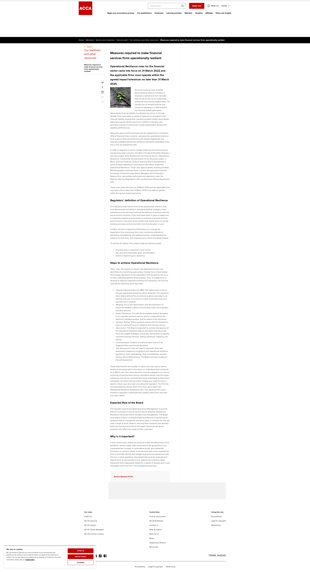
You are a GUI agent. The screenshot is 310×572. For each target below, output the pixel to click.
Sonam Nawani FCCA (123, 476)
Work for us (154, 534)
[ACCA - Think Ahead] (217, 556)
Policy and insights (223, 13)
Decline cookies (80, 557)
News (151, 538)
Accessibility (216, 516)
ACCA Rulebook (156, 521)
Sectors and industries (105, 40)
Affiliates (209, 13)
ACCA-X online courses (94, 534)
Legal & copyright (218, 521)
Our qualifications (144, 13)
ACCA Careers (90, 525)
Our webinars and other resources (144, 40)
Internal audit (122, 40)
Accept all (80, 551)
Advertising (216, 525)
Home (81, 40)
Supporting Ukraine (157, 542)
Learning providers (174, 13)
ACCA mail (153, 547)
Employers (159, 13)
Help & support (155, 529)
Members (188, 13)
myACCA (88, 516)
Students (199, 13)
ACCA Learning (90, 521)
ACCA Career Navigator (94, 529)
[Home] (85, 14)
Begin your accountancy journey (120, 13)
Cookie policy (30, 560)
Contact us (153, 525)
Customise (80, 563)
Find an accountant (157, 516)
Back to (92, 53)
